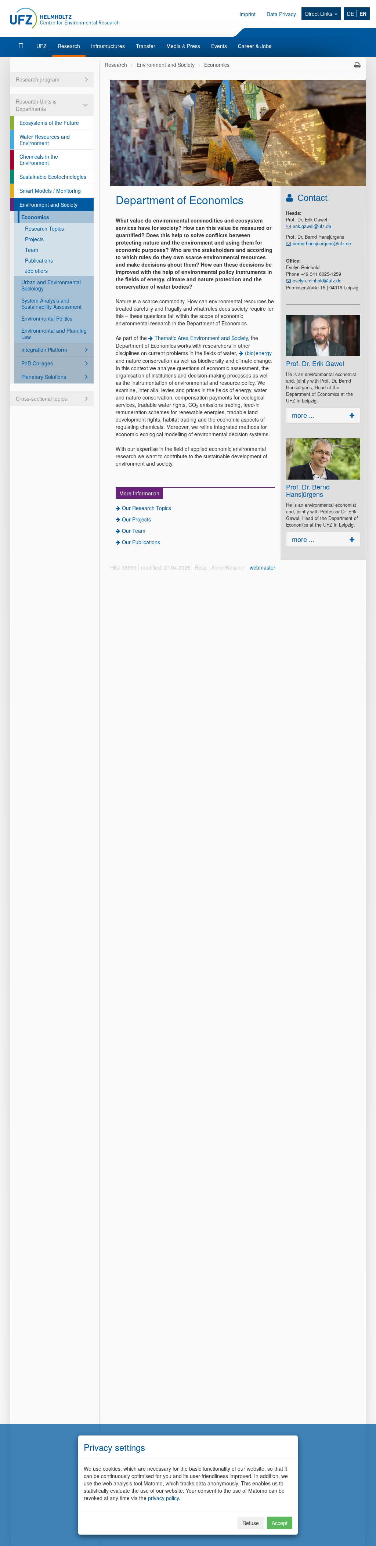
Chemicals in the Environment (38, 159)
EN (362, 13)
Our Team (133, 530)
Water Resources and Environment (44, 140)
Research (69, 46)
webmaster (262, 567)
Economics (35, 217)
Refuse (250, 1523)
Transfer (145, 46)
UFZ (41, 46)
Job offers (36, 270)
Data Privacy (281, 14)
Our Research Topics (146, 508)
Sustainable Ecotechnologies (52, 176)
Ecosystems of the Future (49, 122)
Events (219, 46)
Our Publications (141, 542)
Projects (34, 239)
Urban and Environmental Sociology (51, 285)
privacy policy (163, 1498)
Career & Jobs (254, 46)
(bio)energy (258, 353)
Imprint (247, 14)
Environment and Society (48, 204)
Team (31, 249)
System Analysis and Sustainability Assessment (51, 303)
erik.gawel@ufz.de (312, 226)
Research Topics (44, 228)
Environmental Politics (46, 318)
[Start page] (22, 46)
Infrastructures (108, 46)
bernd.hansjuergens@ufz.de (322, 243)
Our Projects (136, 519)
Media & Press (183, 46)
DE (350, 13)
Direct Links (319, 13)
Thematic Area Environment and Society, (202, 338)
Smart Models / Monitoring (50, 190)
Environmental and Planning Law (54, 333)
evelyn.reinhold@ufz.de (317, 280)
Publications (39, 260)
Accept (280, 1523)
